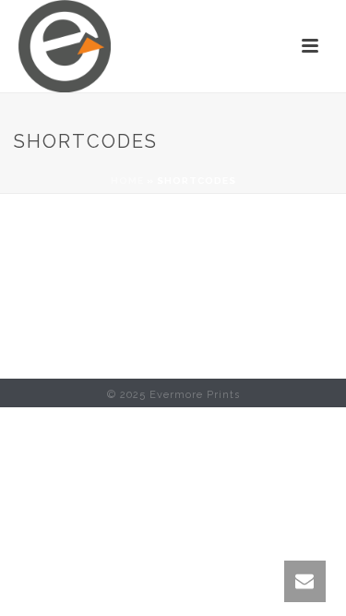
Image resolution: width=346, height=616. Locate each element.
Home (127, 180)
